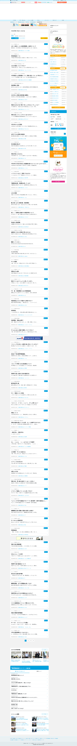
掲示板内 (23, 2)
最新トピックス (42, 738)
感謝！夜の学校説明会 (53, 85)
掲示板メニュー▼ (63, 0)
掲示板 (14, 738)
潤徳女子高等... (64, 98)
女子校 (58, 125)
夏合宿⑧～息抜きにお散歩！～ (55, 72)
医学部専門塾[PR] (44, 2)
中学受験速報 (48, 738)
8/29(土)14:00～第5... (55, 93)
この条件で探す (59, 128)
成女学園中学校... (63, 72)
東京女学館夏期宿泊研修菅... (54, 76)
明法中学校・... (64, 102)
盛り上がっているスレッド (20, 671)
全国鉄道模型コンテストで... (54, 74)
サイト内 (19, 2)
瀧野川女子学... (64, 89)
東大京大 (52, 738)
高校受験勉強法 (16, 668)
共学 (57, 124)
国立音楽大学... (64, 104)
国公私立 (52, 121)
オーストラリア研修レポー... (54, 83)
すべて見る (44, 649)
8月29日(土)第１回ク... (55, 98)
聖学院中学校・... (63, 83)
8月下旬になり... (52, 57)
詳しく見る (58, 181)
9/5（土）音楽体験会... (55, 102)
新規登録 (60, 2)
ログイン (65, 2)
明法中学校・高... (63, 74)
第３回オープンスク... (53, 59)
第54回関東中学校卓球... (54, 70)
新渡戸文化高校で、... (55, 100)
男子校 (62, 124)
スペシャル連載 (25, 738)
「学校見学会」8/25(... (55, 89)
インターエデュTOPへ (14, 0)
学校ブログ (37, 738)
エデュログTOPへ (58, 107)
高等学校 (59, 116)
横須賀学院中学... (63, 57)
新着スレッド (39, 671)
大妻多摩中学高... (63, 85)
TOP (11, 738)
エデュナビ (33, 738)
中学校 (53, 116)
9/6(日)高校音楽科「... (55, 104)
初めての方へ (51, 2)
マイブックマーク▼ (56, 0)
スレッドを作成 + (44, 38)
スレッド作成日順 (15, 38)
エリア (52, 118)
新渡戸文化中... (64, 100)
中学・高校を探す (19, 738)
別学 (63, 125)
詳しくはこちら (58, 155)
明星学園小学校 (64, 91)
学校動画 (56, 738)
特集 (29, 738)
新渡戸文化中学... (63, 70)
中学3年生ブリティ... (53, 66)
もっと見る (62, 68)
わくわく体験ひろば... (55, 91)
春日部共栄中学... (63, 66)
